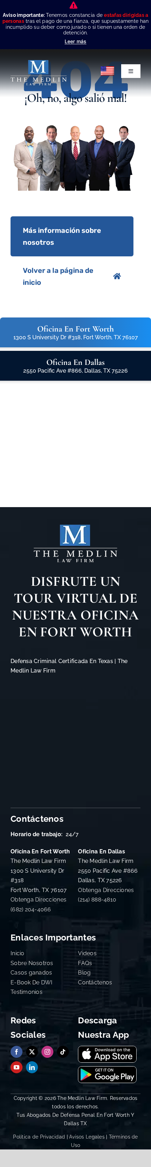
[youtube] (16, 1067)
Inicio (18, 953)
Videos (87, 953)
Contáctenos (95, 982)
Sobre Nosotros (32, 963)
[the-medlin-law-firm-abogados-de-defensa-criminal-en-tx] (39, 63)
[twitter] (32, 1052)
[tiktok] (63, 1052)
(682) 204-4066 (31, 909)
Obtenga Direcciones (38, 899)
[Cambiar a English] (107, 71)
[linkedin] (32, 1067)
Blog (84, 972)
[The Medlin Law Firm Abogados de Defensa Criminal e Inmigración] (75, 527)
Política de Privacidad (39, 1137)
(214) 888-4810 (97, 899)
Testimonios (26, 992)
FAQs (85, 963)
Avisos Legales (87, 1137)
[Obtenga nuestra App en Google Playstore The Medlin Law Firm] (107, 1069)
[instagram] (47, 1052)
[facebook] (16, 1052)
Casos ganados (31, 972)
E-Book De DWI (32, 982)
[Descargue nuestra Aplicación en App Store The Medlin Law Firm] (107, 1049)
